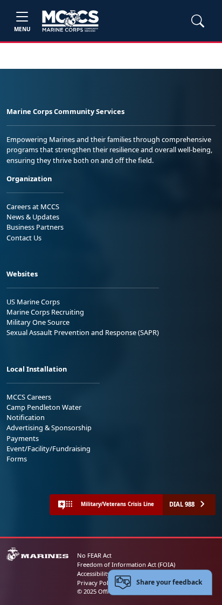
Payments (22, 438)
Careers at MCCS (32, 206)
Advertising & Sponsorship (49, 427)
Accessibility (93, 574)
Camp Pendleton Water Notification (43, 412)
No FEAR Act (94, 555)
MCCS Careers (28, 397)
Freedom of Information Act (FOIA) (126, 564)
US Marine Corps (33, 302)
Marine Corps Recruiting (45, 312)
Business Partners (35, 227)
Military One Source (38, 322)
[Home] (70, 21)
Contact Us (23, 238)
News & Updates (32, 217)
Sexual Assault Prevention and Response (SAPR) (82, 332)
